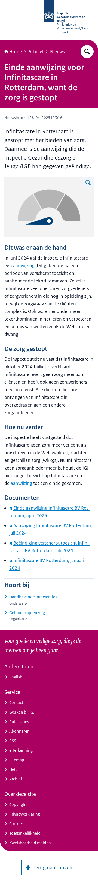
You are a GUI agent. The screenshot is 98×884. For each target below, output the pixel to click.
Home (15, 52)
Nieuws (57, 52)
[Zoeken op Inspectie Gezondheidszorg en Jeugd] (87, 51)
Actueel (36, 52)
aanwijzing (24, 266)
